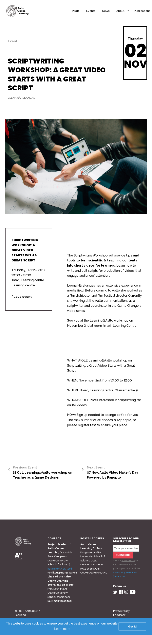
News (106, 10)
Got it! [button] (132, 626)
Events (90, 10)
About (120, 10)
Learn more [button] (62, 628)
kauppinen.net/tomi (60, 568)
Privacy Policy (128, 560)
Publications (142, 10)
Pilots (76, 10)
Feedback (119, 614)
